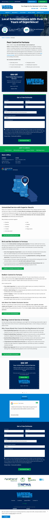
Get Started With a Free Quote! (11, 354)
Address (5, 110)
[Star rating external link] (13, 1)
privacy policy (12, 513)
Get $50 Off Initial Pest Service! (11, 235)
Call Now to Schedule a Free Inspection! (13, 268)
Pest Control (8, 150)
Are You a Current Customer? (10, 115)
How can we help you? (8, 120)
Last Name (27, 100)
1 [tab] (22, 392)
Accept (6, 516)
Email (26, 104)
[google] (26, 503)
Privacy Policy (7, 136)
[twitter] (24, 503)
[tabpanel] (24, 374)
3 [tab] (26, 392)
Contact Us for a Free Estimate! (11, 313)
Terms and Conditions (16, 136)
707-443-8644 (7, 162)
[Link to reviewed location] (24, 403)
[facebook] (23, 503)
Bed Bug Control (40, 150)
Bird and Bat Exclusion (19, 150)
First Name (6, 100)
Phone (5, 104)
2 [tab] (24, 392)
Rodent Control (30, 150)
